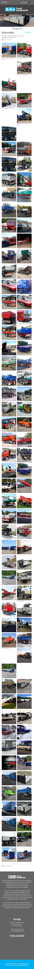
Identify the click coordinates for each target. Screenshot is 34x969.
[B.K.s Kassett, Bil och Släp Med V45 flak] (9, 50)
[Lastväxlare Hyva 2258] (24, 50)
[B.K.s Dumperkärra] (9, 640)
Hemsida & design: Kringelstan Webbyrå (17, 965)
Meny (5, 2)
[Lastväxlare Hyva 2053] (9, 83)
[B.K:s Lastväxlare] (24, 593)
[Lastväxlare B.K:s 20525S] (24, 67)
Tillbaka (28, 32)
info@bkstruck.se (19, 931)
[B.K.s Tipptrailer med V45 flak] (9, 100)
